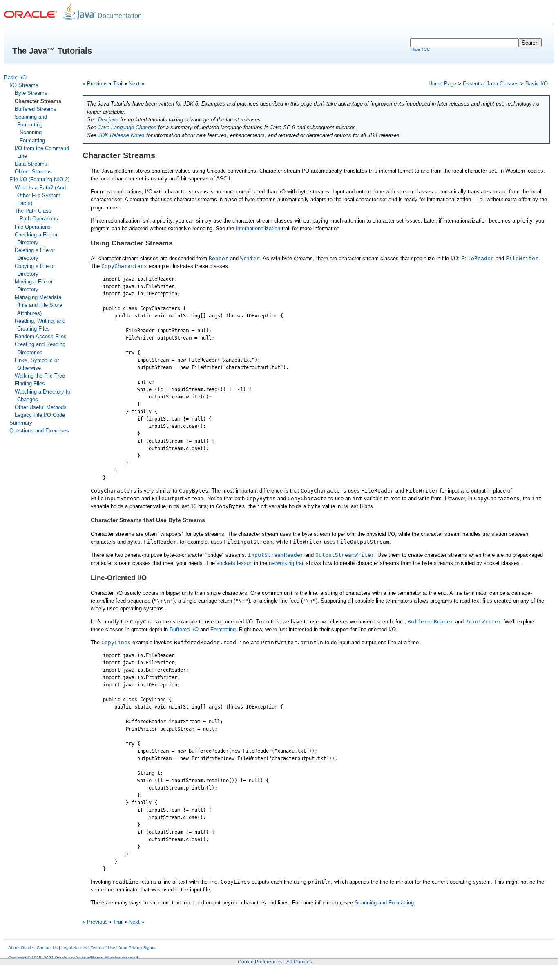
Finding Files (30, 383)
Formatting (32, 140)
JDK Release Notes (121, 135)
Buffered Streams (35, 109)
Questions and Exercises (39, 430)
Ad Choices (299, 962)
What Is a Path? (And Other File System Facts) (40, 195)
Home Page (442, 84)
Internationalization (258, 228)
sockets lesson (234, 563)
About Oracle (20, 947)
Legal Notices (74, 947)
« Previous (95, 84)
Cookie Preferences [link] (260, 962)
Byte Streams (31, 93)
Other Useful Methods (41, 407)
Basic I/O (15, 77)
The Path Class (33, 211)
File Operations (33, 227)
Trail (118, 84)
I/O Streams (23, 85)
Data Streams (31, 164)
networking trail (286, 563)
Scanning (31, 132)
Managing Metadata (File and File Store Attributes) (38, 305)
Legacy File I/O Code (40, 415)
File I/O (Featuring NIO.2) (39, 179)
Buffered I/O (184, 629)
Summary (20, 423)
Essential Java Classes (491, 84)
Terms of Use (103, 947)
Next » (136, 84)
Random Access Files (41, 336)
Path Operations (39, 219)
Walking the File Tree (40, 376)
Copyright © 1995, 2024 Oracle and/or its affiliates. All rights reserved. (73, 958)
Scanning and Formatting (384, 903)
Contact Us (47, 947)
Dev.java (108, 120)
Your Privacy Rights (137, 947)
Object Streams (33, 172)
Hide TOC (420, 49)
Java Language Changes (127, 127)
